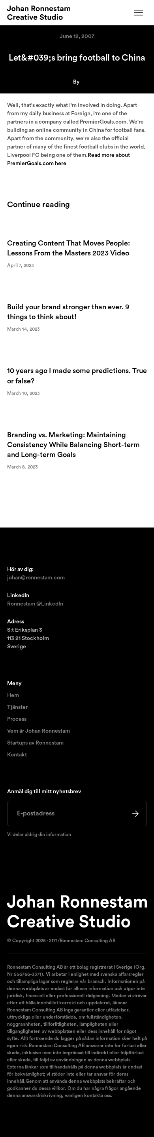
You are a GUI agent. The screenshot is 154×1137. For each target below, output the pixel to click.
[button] (138, 12)
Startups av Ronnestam (35, 743)
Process (16, 719)
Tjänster (17, 707)
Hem (13, 695)
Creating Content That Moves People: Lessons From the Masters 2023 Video (68, 248)
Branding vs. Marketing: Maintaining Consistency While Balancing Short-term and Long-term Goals (73, 444)
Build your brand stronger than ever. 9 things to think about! (68, 311)
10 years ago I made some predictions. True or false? (77, 375)
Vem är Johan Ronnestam (38, 731)
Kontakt (17, 755)
